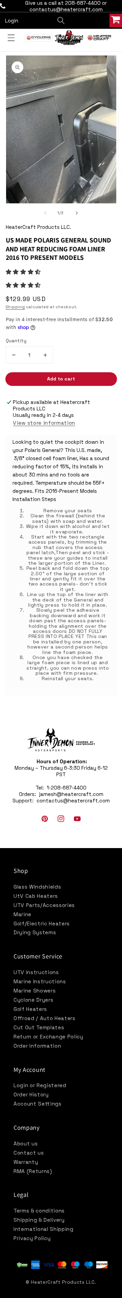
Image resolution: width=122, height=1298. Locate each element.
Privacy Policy (32, 1238)
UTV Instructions (36, 972)
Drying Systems (35, 932)
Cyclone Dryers (33, 1000)
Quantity (16, 341)
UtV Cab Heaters (36, 896)
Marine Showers (35, 990)
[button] (24, 272)
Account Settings (38, 1103)
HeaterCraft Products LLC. (63, 1282)
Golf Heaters (30, 1009)
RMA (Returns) (33, 1171)
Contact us (29, 1153)
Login (11, 20)
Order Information (37, 1046)
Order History (31, 1094)
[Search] (61, 20)
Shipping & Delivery (39, 1220)
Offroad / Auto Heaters (45, 1018)
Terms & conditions (39, 1210)
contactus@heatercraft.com (73, 800)
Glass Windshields (37, 886)
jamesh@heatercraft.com (71, 794)
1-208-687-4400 (66, 787)
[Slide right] (76, 212)
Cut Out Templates (39, 1027)
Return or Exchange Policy (48, 1036)
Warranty (26, 1162)
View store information (44, 423)
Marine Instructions (40, 981)
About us (26, 1143)
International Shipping (44, 1229)
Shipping (15, 306)
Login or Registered (40, 1085)
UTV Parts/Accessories (44, 905)
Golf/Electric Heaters (42, 923)
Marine (23, 914)
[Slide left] (45, 212)
